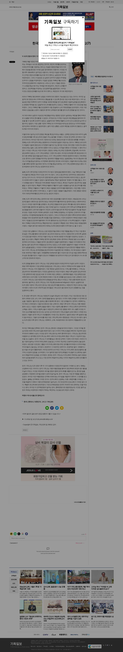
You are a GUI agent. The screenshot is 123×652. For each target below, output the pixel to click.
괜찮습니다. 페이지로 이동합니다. (50, 58)
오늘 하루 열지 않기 (78, 63)
